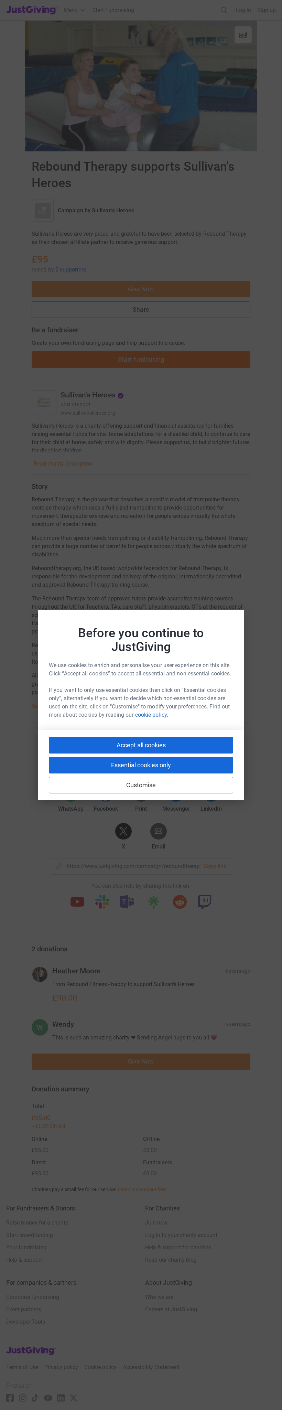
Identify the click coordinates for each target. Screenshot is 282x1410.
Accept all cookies (141, 745)
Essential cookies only (141, 765)
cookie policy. (151, 715)
